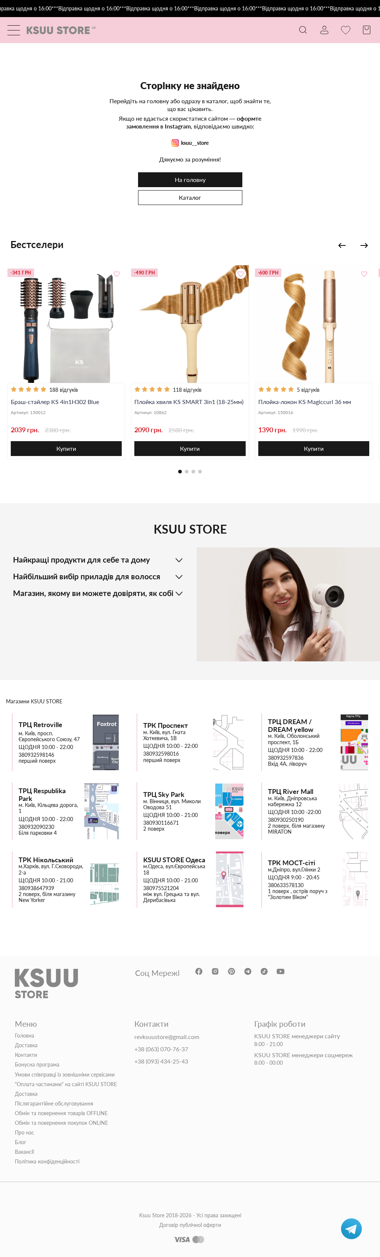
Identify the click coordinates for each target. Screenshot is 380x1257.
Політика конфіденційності (47, 1162)
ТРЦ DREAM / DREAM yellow (290, 725)
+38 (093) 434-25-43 (161, 1061)
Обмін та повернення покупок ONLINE (61, 1123)
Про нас (24, 1133)
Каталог (190, 197)
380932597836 (286, 758)
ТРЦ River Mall (290, 791)
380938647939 (36, 888)
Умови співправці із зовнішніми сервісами (65, 1075)
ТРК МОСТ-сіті (291, 863)
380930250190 (286, 820)
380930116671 (161, 823)
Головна (24, 1036)
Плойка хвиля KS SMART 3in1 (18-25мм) (188, 401)
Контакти (26, 1055)
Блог (20, 1142)
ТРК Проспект (165, 725)
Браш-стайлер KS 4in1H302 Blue (55, 401)
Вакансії (24, 1152)
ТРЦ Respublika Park (42, 794)
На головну (190, 179)
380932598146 (36, 755)
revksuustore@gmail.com (166, 1036)
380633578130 (286, 885)
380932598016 (161, 754)
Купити (66, 448)
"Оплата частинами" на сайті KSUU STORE (66, 1084)
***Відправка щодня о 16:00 (85, 9)
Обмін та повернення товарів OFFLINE (61, 1113)
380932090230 (36, 827)
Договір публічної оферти (190, 1225)
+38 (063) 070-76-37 (161, 1049)
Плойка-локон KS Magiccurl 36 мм (304, 401)
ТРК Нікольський (46, 860)
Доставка (26, 1045)
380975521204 (161, 888)
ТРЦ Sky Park (163, 794)
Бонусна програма (37, 1065)
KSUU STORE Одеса (174, 860)
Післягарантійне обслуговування (54, 1104)
